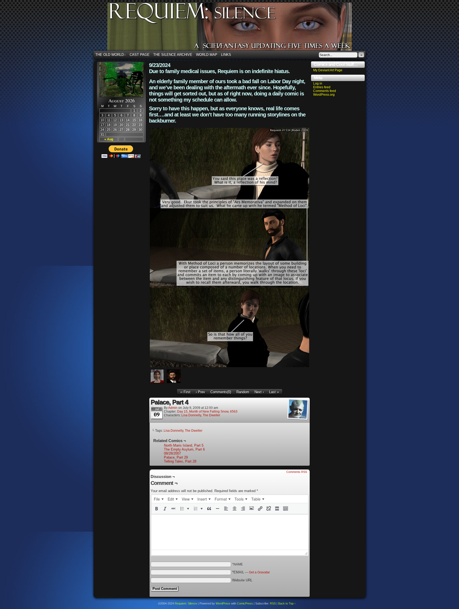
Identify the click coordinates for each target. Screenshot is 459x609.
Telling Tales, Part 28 (180, 461)
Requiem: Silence (237, 28)
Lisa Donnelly (191, 415)
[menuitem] (158, 498)
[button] (156, 508)
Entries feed (321, 87)
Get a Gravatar (259, 572)
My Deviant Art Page (327, 70)
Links (226, 55)
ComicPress (245, 603)
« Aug (108, 139)
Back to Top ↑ (287, 603)
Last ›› (274, 392)
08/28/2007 (172, 453)
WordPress (223, 603)
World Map (206, 55)
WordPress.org (324, 94)
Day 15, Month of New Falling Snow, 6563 (207, 411)
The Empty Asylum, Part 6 (184, 449)
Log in (317, 83)
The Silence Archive (172, 55)
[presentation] (158, 499)
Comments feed (324, 91)
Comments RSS (296, 471)
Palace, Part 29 (176, 457)
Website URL (242, 580)
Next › (259, 392)
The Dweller (211, 415)
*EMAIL (251, 572)
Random (242, 392)
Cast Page (140, 55)
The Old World (110, 55)
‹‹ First (185, 392)
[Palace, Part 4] (229, 366)
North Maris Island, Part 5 (183, 445)
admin (172, 408)
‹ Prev (200, 392)
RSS (273, 603)
